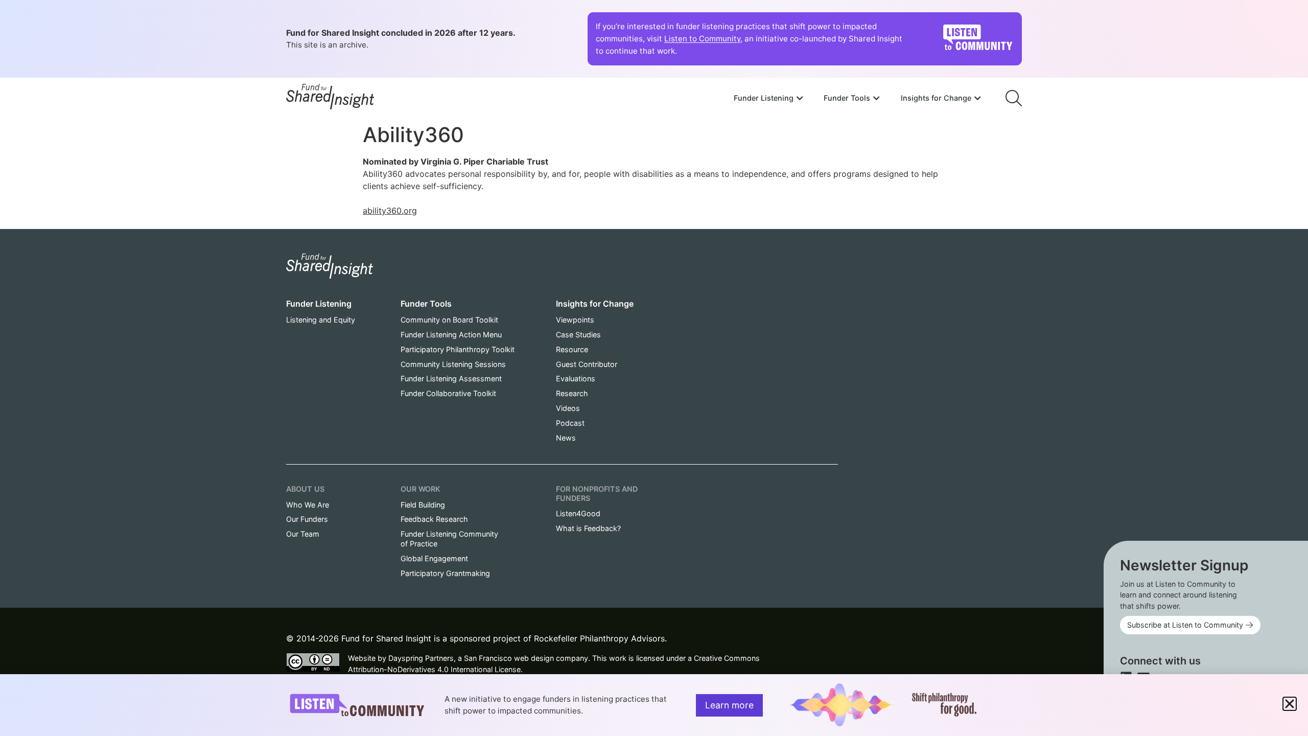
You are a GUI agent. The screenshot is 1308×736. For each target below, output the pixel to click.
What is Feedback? (588, 528)
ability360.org (390, 210)
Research (572, 393)
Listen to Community (702, 38)
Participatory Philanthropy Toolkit (458, 349)
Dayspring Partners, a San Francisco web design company (488, 658)
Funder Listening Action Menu (451, 334)
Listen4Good (578, 513)
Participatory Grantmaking (445, 573)
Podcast (570, 423)
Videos (568, 408)
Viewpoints (575, 319)
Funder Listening (319, 303)
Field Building (423, 504)
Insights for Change (595, 303)
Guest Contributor (586, 364)
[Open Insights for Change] (977, 98)
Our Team (302, 534)
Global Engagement (434, 558)
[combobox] (857, 70)
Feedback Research (434, 519)
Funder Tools (426, 303)
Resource (572, 349)
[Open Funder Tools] (876, 98)
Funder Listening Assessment (451, 378)
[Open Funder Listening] (799, 98)
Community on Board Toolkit (449, 319)
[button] (1289, 704)
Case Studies (578, 334)
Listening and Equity (320, 319)
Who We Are (307, 504)
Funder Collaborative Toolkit (448, 393)
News (566, 437)
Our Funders (307, 519)
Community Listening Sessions (453, 364)
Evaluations (575, 378)
